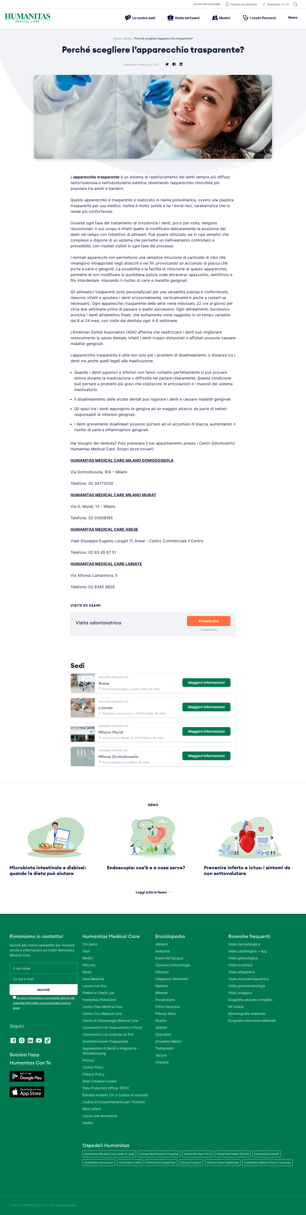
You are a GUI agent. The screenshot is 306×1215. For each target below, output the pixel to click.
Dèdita (87, 1123)
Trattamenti (164, 1048)
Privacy (88, 1060)
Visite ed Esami (187, 18)
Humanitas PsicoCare (99, 1000)
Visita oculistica (240, 965)
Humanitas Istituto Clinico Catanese (267, 1162)
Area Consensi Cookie (99, 1081)
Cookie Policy (93, 1067)
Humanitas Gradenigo (161, 1162)
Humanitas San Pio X (197, 1154)
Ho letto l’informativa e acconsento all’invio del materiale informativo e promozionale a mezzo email (44, 1003)
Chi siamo (90, 944)
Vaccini (160, 1055)
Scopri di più (209, 629)
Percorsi (88, 965)
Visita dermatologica (244, 944)
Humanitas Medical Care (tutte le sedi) (109, 1154)
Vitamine (162, 1062)
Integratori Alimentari (171, 979)
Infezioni (162, 972)
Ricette (160, 1020)
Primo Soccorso (167, 1007)
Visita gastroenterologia (246, 986)
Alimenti (161, 944)
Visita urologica (240, 993)
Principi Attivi (165, 1014)
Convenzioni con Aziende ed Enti (108, 1034)
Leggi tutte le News (151, 892)
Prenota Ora (209, 621)
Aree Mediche (93, 979)
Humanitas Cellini (130, 1162)
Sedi (85, 951)
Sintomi (161, 1027)
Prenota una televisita (244, 4)
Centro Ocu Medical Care (102, 1014)
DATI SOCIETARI (66, 1205)
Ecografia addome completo (250, 1000)
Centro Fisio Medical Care (102, 1007)
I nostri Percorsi (263, 18)
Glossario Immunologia (172, 965)
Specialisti (163, 1034)
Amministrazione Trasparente (105, 1041)
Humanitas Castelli (266, 1154)
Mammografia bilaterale (246, 1014)
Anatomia (162, 951)
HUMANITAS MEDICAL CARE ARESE (104, 529)
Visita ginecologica (242, 958)
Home (117, 38)
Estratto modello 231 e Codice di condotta (115, 1095)
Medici (224, 18)
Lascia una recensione (99, 1116)
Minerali (161, 993)
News (292, 17)
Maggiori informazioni (206, 682)
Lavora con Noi (94, 986)
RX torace (236, 1007)
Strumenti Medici (168, 1041)
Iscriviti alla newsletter (207, 4)
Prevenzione (165, 1000)
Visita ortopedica (241, 972)
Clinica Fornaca (191, 1162)
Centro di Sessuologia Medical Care (110, 1020)
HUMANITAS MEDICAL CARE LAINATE (106, 563)
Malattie (161, 986)
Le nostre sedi (143, 18)
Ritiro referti (91, 1109)
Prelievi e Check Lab (98, 993)
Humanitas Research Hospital (159, 1154)
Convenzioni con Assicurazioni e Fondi (112, 1027)
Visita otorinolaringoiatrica (248, 979)
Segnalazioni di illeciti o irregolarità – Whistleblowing (110, 1050)
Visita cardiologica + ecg (247, 951)
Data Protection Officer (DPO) (105, 1088)
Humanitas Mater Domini (233, 1154)
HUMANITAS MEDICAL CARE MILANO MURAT (113, 494)
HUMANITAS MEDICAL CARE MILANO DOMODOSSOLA (122, 460)
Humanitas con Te (278, 4)
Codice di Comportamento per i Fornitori (113, 1102)
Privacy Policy (93, 1074)
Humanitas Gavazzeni (98, 1162)
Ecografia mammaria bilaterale (252, 1020)
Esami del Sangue (169, 958)
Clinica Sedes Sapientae (223, 1162)
